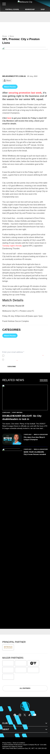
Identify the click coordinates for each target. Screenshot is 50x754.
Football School (12, 9)
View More (44, 380)
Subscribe (11, 366)
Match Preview (10, 87)
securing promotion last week (25, 92)
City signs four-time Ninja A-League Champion (34, 438)
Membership (30, 9)
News (12, 36)
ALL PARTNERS (25, 688)
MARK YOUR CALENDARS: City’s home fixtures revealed (35, 453)
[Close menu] (45, 741)
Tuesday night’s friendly (12, 246)
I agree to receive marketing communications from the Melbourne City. (25, 359)
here (9, 118)
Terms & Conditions (19, 743)
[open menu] (4, 4)
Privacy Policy (20, 356)
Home (4, 36)
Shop (43, 9)
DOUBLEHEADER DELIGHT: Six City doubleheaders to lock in (21, 417)
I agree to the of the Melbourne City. (24, 356)
